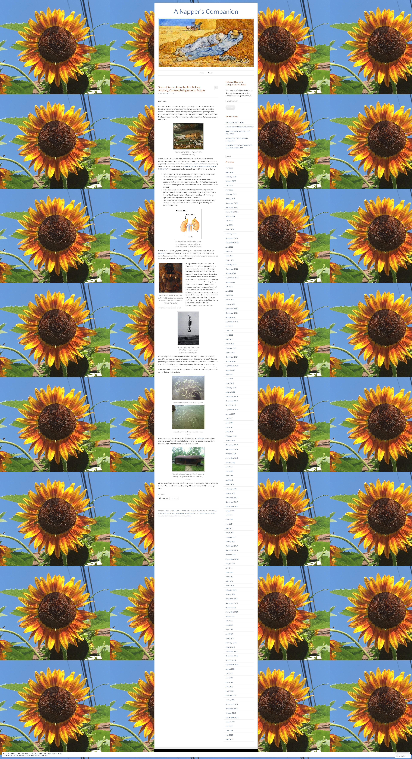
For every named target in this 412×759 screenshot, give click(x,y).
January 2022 (230, 304)
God (198, 513)
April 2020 (229, 379)
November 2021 (232, 313)
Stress (165, 516)
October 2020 (231, 361)
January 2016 (230, 594)
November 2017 (232, 502)
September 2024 (232, 212)
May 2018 (229, 476)
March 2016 (230, 586)
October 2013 (231, 713)
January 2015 (230, 647)
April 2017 (229, 528)
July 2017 (229, 515)
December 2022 (232, 269)
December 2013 (232, 704)
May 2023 (229, 251)
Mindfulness (179, 511)
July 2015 (229, 621)
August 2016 (230, 564)
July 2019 (229, 418)
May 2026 (229, 168)
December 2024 (232, 203)
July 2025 (229, 185)
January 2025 (230, 199)
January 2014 (230, 700)
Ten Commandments (173, 516)
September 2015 (232, 612)
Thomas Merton (186, 516)
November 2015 (232, 603)
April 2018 (229, 480)
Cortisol (173, 513)
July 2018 (229, 467)
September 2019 (232, 410)
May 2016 (229, 577)
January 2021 (230, 353)
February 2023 (231, 265)
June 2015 (229, 625)
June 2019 (229, 423)
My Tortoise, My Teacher (234, 122)
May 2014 (229, 682)
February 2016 (231, 590)
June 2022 (229, 291)
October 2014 (231, 660)
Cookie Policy (44, 755)
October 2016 (231, 555)
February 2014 (231, 695)
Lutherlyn (200, 438)
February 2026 (231, 177)
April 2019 (229, 432)
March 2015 (230, 638)
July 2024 (229, 221)
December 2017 (232, 498)
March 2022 (230, 300)
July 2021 (229, 326)
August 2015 (230, 616)
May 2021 (229, 335)
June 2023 (229, 247)
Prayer (213, 513)
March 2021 (230, 344)
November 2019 (232, 401)
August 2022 (230, 282)
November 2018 (232, 449)
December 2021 (232, 309)
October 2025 (231, 181)
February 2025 (231, 194)
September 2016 (232, 559)
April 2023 (229, 256)
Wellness (202, 511)
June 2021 (229, 331)
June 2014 (229, 678)
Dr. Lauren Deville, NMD (194, 164)
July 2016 (229, 568)
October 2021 (231, 317)
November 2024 (232, 207)
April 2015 (229, 634)
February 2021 (231, 348)
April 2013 (229, 739)
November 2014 (232, 656)
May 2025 (229, 190)
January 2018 (230, 493)
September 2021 (232, 322)
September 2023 (232, 243)
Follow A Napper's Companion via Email (236, 83)
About (210, 73)
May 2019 (229, 427)
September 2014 (232, 665)
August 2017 (230, 511)
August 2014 (230, 669)
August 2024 (230, 216)
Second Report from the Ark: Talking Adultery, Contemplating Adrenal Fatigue (181, 89)
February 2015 (231, 643)
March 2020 (230, 383)
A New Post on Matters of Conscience (240, 127)
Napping (208, 513)
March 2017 (230, 533)
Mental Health (169, 511)
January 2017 (230, 542)
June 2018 (229, 471)
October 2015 (231, 608)
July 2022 (229, 287)
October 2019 (231, 405)
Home (202, 73)
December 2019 (232, 396)
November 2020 (232, 357)
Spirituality (194, 511)
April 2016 (229, 581)
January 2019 (230, 440)
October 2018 (231, 454)
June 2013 (229, 731)
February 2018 (231, 489)
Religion (187, 511)
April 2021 (229, 339)
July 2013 (229, 726)
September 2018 (232, 458)
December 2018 (232, 445)
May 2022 (229, 295)
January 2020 (230, 392)
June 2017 (229, 520)
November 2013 (232, 709)
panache (161, 253)
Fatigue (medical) (190, 513)
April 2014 (229, 687)
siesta (160, 516)
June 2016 (229, 572)
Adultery (166, 513)
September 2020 (232, 366)
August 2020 (230, 370)
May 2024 (229, 225)
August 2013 (230, 722)
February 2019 (231, 436)
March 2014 (230, 691)
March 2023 (230, 260)
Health (202, 513)
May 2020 (229, 374)
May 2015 (229, 630)
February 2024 (231, 234)
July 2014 (229, 673)
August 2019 (230, 414)
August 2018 (230, 462)
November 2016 (232, 550)
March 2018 (230, 484)
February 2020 (231, 388)
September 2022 (232, 278)
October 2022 (231, 273)
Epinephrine (180, 513)
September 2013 (232, 717)
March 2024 (230, 229)
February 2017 (231, 537)
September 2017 (232, 506)
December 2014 (232, 652)
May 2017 (229, 524)
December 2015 (232, 599)
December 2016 (232, 546)
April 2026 (229, 172)
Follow (230, 107)
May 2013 (229, 735)
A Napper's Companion (206, 11)
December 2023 (232, 238)
